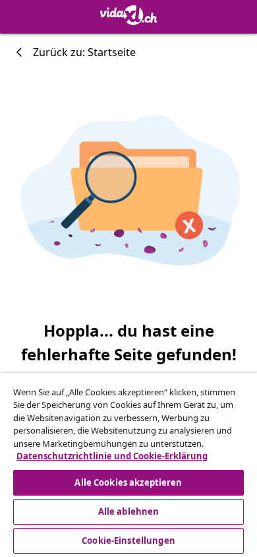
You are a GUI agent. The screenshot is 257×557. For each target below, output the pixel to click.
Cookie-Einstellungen (128, 540)
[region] (128, 465)
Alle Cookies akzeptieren (128, 482)
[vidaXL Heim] (128, 15)
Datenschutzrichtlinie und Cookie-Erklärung (112, 456)
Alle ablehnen (128, 511)
